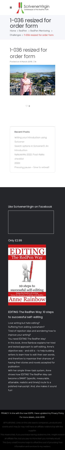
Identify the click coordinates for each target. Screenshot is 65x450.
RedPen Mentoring (40, 30)
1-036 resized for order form (28, 53)
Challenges (15, 35)
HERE (42, 417)
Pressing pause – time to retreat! (32, 167)
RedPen (23, 30)
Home (13, 30)
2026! (17, 163)
